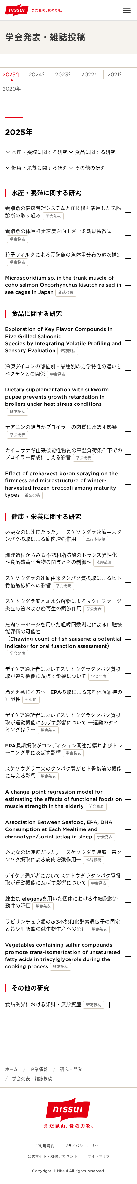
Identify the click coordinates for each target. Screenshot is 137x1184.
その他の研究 (90, 168)
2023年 (64, 74)
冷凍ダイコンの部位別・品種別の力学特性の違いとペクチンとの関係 (63, 370)
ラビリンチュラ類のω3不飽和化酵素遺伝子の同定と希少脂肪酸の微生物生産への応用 (62, 925)
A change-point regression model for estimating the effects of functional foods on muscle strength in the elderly (63, 799)
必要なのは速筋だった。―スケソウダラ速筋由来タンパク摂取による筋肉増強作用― (63, 535)
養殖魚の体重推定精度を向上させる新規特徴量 (58, 234)
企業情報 (39, 1069)
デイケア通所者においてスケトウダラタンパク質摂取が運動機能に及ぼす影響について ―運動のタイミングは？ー (63, 722)
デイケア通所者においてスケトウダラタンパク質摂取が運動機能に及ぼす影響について (63, 672)
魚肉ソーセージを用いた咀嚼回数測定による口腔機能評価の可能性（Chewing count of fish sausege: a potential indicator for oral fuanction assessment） (63, 639)
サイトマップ (99, 1156)
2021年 (115, 74)
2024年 (38, 74)
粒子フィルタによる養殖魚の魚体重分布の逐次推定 (63, 258)
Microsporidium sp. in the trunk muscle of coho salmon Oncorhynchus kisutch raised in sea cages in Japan (63, 285)
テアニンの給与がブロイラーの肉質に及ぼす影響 (61, 430)
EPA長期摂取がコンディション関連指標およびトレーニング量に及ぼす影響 (63, 749)
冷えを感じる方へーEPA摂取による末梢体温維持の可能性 (63, 695)
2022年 (90, 74)
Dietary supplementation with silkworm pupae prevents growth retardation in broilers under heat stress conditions (57, 400)
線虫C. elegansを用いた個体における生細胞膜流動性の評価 (61, 902)
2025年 (12, 74)
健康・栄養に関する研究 (39, 168)
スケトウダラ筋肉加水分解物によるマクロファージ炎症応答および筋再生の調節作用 (63, 604)
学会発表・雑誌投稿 (32, 1078)
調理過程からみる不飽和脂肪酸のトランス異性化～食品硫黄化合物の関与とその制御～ (61, 558)
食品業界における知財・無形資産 (53, 1004)
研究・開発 (71, 1069)
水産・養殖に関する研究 (39, 152)
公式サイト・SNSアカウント (52, 1156)
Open (126, 10)
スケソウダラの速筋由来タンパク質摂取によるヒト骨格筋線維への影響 (63, 581)
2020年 (12, 89)
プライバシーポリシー (83, 1146)
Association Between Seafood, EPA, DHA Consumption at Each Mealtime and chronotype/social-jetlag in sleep (58, 829)
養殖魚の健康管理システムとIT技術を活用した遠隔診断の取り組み (63, 211)
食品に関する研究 (95, 152)
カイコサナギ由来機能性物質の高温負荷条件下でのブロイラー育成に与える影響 (63, 454)
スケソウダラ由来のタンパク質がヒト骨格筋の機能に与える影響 (63, 772)
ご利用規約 (44, 1146)
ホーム (11, 1069)
